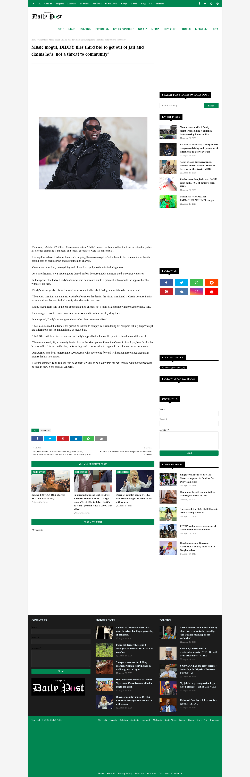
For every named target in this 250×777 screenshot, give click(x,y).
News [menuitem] (71, 29)
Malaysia (97, 3)
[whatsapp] (196, 282)
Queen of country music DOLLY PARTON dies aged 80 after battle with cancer (134, 498)
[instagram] (211, 3)
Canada (48, 3)
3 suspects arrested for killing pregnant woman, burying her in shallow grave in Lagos (133, 665)
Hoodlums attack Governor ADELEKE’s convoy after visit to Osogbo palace (197, 546)
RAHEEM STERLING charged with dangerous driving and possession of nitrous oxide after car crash (199, 148)
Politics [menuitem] (85, 29)
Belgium (59, 3)
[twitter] (205, 3)
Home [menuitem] (60, 29)
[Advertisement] (92, 90)
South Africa (111, 3)
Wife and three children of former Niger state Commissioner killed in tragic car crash (134, 683)
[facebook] (199, 3)
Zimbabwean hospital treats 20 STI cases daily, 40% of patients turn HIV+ (198, 182)
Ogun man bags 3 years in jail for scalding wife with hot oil (198, 493)
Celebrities (42, 39)
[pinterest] (217, 3)
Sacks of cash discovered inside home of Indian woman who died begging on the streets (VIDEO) (197, 165)
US (32, 3)
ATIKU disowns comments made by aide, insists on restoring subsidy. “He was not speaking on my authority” (198, 633)
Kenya (124, 3)
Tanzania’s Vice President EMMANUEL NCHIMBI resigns (197, 198)
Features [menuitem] (170, 29)
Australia (72, 3)
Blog (143, 3)
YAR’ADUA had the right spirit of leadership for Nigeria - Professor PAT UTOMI (198, 669)
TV (150, 3)
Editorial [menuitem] (102, 29)
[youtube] (212, 291)
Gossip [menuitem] (142, 29)
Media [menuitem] (155, 29)
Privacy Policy (125, 773)
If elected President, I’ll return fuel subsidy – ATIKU (198, 701)
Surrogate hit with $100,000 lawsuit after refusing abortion (199, 510)
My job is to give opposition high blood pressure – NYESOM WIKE (198, 684)
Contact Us (176, 773)
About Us (110, 773)
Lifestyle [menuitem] (201, 29)
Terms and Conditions (145, 773)
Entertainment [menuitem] (123, 29)
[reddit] (212, 282)
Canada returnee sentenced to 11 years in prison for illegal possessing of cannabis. (135, 631)
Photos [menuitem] (186, 29)
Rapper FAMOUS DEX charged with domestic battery (48, 496)
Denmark (84, 3)
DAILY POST (55, 719)
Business (160, 3)
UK (39, 3)
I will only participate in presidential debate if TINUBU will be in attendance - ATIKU (198, 652)
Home (33, 39)
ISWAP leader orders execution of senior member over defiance (198, 527)
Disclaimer (164, 773)
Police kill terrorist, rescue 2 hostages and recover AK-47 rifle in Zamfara (134, 648)
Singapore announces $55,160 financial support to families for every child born (197, 478)
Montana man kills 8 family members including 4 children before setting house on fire (196, 130)
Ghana (134, 3)
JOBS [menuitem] (216, 29)
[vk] (181, 291)
